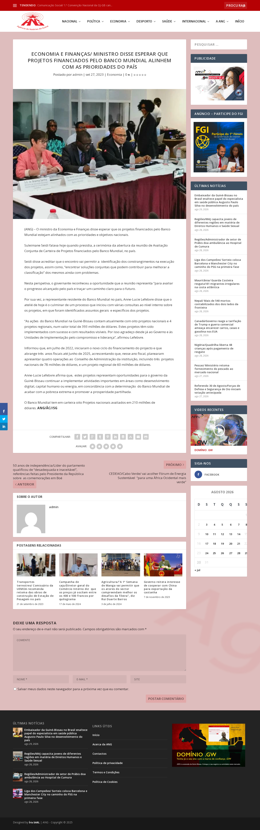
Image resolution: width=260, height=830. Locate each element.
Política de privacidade (108, 763)
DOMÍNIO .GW (204, 450)
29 (246, 553)
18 (214, 543)
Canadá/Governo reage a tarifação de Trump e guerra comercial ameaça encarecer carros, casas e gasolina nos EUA (218, 326)
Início (239, 21)
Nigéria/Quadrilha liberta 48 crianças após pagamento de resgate (214, 348)
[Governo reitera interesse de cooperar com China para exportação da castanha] (163, 565)
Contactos (99, 753)
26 (222, 553)
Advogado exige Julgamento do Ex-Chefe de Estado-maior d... (75, 5)
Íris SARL (34, 822)
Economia (118, 21)
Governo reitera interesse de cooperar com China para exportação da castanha (162, 587)
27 (230, 553)
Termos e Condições (106, 772)
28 (238, 553)
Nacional (69, 21)
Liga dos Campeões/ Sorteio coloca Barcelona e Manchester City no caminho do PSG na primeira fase (218, 263)
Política (93, 21)
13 (230, 534)
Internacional (194, 21)
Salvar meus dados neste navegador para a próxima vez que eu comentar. (73, 689)
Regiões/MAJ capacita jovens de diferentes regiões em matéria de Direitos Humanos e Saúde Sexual (217, 222)
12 (222, 534)
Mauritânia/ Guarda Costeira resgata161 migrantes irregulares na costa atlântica (217, 284)
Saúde (167, 21)
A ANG (220, 21)
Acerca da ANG (102, 744)
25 (214, 553)
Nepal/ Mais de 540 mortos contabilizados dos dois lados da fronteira (216, 304)
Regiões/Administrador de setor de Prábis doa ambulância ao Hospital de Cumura (218, 243)
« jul (197, 570)
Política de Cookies (105, 782)
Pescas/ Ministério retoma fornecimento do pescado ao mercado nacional (214, 369)
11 (214, 534)
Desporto (144, 21)
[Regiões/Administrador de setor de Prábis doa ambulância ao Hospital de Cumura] (17, 776)
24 (206, 553)
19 (222, 543)
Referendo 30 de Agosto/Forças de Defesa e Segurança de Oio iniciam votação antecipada (218, 389)
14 (238, 534)
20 (230, 543)
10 (206, 534)
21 (238, 543)
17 (206, 543)
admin (77, 74)
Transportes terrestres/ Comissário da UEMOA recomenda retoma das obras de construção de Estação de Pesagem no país (35, 590)
